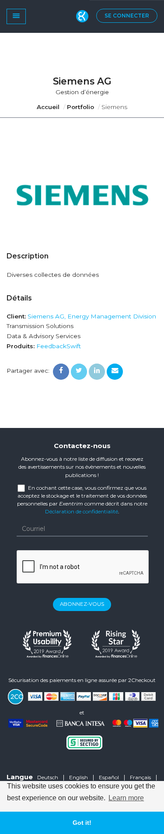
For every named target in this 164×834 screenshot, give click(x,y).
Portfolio (80, 106)
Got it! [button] (82, 822)
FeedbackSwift (58, 346)
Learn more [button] (126, 798)
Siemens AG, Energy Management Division (92, 316)
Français (140, 777)
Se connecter (127, 15)
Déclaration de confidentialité (81, 511)
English (78, 777)
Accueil (48, 106)
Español (109, 777)
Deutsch (47, 777)
